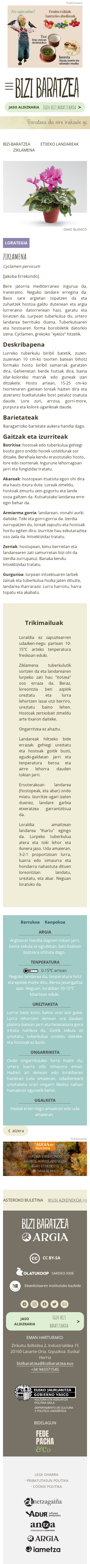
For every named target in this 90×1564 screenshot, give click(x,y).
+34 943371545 (45, 1369)
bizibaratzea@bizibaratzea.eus (45, 1363)
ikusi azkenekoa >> (67, 1200)
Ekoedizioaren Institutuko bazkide (52, 1285)
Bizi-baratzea (16, 144)
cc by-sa (51, 1258)
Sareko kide (62, 1273)
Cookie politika (47, 1486)
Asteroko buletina (23, 1200)
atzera (17, 1130)
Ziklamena (24, 150)
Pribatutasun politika (47, 1480)
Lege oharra (46, 1474)
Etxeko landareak (59, 144)
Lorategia (16, 243)
